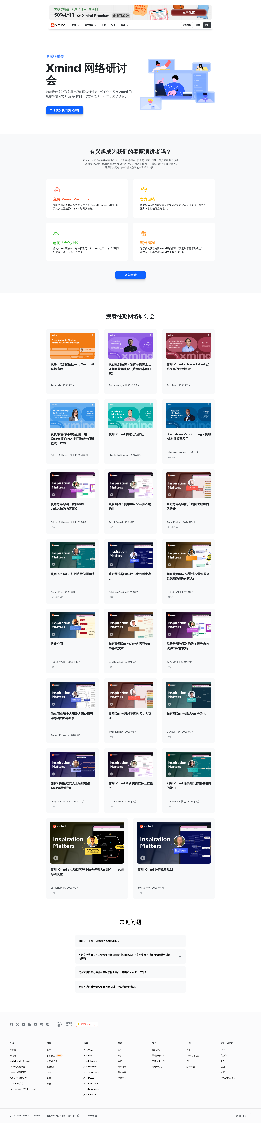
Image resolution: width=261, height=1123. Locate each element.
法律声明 (190, 1067)
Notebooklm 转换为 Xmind (23, 1089)
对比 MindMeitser (91, 1067)
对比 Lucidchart (91, 1089)
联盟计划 (156, 1050)
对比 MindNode (90, 1083)
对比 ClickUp (89, 1095)
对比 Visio (88, 1050)
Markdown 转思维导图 (20, 1061)
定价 (223, 1050)
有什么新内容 (192, 1055)
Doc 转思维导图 (17, 1067)
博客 (120, 1055)
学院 (120, 1061)
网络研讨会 (157, 1067)
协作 (49, 1072)
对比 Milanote (90, 1061)
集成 (49, 1078)
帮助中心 (122, 1078)
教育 (223, 1072)
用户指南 (122, 1067)
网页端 (13, 1055)
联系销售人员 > (228, 1078)
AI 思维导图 (52, 1061)
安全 (49, 1084)
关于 (188, 1050)
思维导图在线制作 (18, 1078)
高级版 (224, 1055)
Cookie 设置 (92, 1116)
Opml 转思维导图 (18, 1072)
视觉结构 (51, 1067)
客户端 (13, 1050)
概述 (49, 1050)
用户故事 (122, 1072)
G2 (188, 1061)
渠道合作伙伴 (158, 1055)
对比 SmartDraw (91, 1072)
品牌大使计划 (158, 1061)
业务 (223, 1061)
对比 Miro (88, 1055)
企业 (223, 1067)
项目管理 (51, 1056)
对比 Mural (88, 1078)
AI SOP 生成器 (17, 1083)
